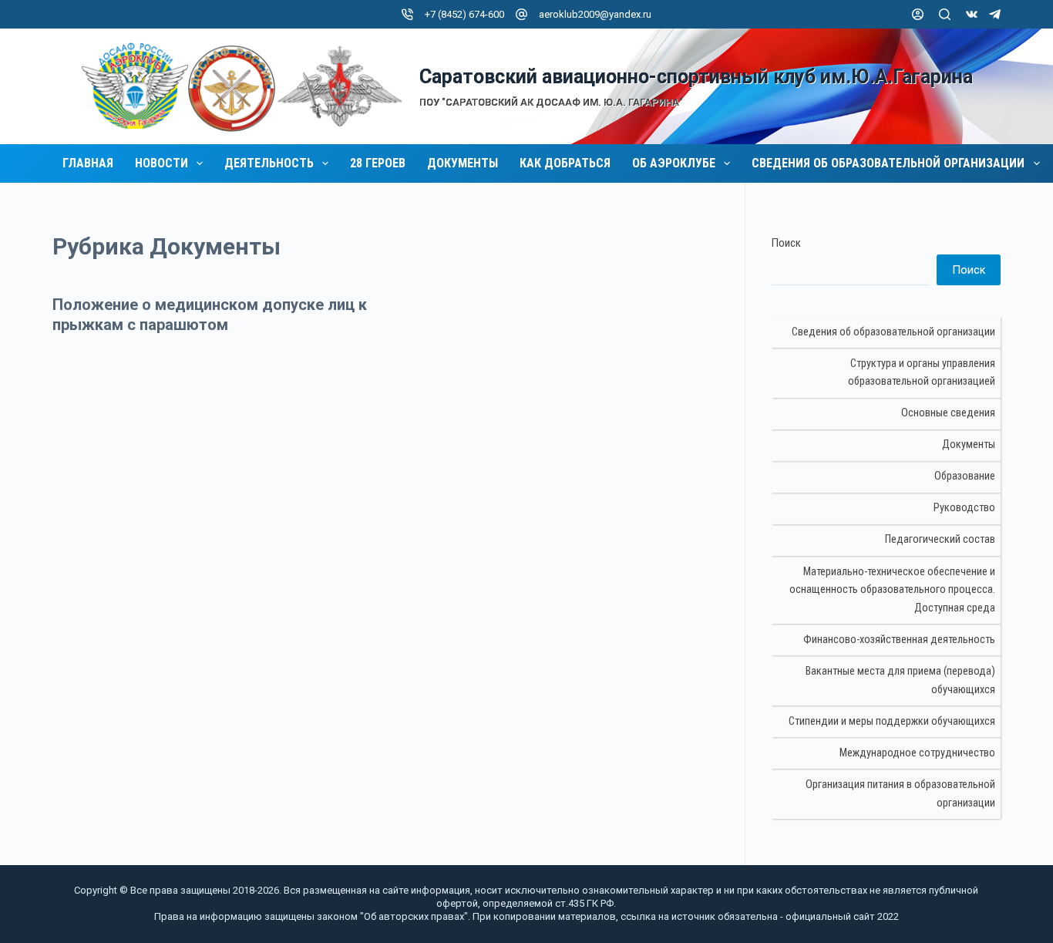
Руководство (964, 507)
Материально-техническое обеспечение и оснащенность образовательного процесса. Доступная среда (892, 590)
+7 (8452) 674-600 (464, 14)
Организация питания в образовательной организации (900, 794)
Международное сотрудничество (917, 752)
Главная (87, 164)
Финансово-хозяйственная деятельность (899, 639)
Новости (161, 164)
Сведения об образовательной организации (888, 164)
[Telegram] (995, 14)
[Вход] (917, 14)
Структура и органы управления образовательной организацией (921, 373)
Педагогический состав (940, 539)
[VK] (971, 14)
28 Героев (377, 164)
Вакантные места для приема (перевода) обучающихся (900, 680)
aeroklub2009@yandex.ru (595, 14)
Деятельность (269, 164)
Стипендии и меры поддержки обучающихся (892, 721)
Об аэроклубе (673, 164)
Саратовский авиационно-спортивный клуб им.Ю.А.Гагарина (696, 77)
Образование (964, 476)
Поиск (786, 243)
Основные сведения (948, 412)
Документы (462, 164)
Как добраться (565, 164)
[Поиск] (944, 14)
